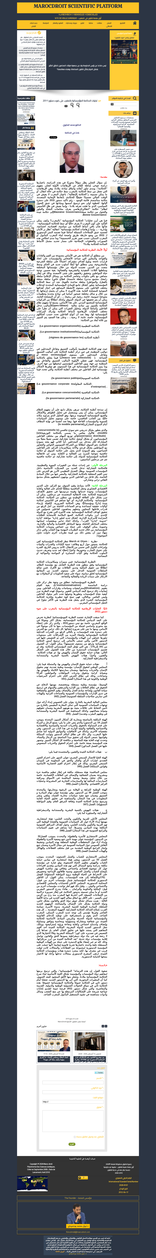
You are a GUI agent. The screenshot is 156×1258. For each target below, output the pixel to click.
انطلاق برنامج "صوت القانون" (124, 37)
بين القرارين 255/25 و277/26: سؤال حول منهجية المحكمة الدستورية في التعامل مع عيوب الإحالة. (26, 268)
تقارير (82, 23)
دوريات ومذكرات (71, 23)
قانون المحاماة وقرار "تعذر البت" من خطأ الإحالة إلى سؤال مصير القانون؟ (26, 244)
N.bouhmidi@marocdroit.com (78, 1232)
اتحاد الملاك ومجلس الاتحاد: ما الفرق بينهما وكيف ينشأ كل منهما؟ (26, 134)
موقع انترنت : (98, 1097)
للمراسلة (46, 23)
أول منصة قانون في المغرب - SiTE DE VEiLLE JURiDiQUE (78, 18)
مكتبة (91, 23)
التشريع (122, 23)
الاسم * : (100, 1078)
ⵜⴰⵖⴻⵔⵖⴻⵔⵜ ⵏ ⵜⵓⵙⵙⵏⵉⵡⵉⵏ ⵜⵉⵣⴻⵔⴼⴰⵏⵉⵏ (78, 15)
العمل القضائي (109, 24)
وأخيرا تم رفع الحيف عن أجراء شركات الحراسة (123, 182)
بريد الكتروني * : (97, 1088)
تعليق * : (100, 1107)
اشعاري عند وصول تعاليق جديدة (90, 1137)
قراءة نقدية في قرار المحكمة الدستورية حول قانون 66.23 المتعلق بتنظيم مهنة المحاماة (26, 348)
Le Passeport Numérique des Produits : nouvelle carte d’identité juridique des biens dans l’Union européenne (26, 106)
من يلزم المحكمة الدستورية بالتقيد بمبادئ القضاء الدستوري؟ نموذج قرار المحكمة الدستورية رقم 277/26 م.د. (26, 220)
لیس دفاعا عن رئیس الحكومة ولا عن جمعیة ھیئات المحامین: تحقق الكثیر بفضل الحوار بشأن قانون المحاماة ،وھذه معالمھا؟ (77, 67)
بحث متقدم (124, 108)
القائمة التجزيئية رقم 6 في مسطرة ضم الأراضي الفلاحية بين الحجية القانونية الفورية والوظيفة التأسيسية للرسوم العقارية (123, 209)
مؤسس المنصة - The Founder (78, 1198)
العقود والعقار (58, 23)
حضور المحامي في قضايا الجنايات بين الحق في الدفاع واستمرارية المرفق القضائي (32, 59)
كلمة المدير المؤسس (124, 33)
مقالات (99, 23)
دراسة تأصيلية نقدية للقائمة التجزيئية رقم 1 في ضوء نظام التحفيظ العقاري (32, 86)
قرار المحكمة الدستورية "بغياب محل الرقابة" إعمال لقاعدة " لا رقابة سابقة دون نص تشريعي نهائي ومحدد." (26, 293)
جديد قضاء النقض (33, 24)
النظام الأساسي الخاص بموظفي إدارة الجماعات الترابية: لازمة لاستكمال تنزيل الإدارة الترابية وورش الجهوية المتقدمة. (123, 301)
